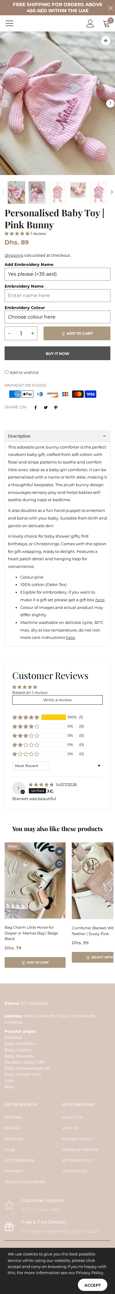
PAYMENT (14, 1171)
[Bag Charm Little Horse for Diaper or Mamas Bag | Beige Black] (35, 880)
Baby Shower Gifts (23, 1074)
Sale (9, 1080)
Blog (9, 1086)
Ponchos (13, 1037)
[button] (4, 103)
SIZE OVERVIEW (20, 1160)
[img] (42, 784)
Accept (92, 1285)
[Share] (35, 407)
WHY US (70, 1128)
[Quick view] (59, 851)
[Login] (90, 23)
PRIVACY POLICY (78, 1139)
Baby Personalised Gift (27, 1068)
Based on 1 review (30, 692)
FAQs (10, 1149)
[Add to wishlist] (59, 863)
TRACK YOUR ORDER (25, 1182)
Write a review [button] (57, 699)
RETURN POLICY (78, 1160)
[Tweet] (45, 407)
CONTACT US (74, 1171)
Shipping (14, 255)
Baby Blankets (19, 1055)
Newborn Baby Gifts (24, 1062)
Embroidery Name (24, 286)
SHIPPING (14, 1139)
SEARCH (13, 1128)
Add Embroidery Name (29, 264)
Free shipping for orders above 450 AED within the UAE (57, 7)
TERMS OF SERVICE (80, 1149)
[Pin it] (55, 407)
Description (19, 436)
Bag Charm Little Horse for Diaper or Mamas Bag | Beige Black (31, 933)
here (70, 637)
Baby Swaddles (20, 1043)
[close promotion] (110, 7)
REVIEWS (13, 1117)
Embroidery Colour (25, 307)
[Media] (105, 40)
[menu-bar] (13, 23)
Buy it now (57, 353)
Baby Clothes (18, 1049)
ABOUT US (72, 1117)
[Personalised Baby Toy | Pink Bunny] (57, 103)
